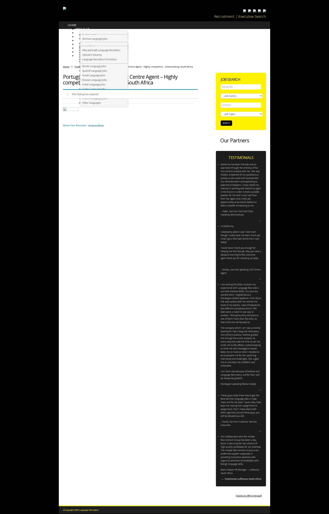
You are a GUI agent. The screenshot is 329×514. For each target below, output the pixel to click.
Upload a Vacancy (92, 54)
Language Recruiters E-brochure (99, 59)
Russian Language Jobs (94, 80)
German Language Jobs (94, 38)
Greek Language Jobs (93, 75)
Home (72, 25)
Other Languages (91, 102)
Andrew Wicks (96, 125)
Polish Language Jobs (93, 84)
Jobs (78, 36)
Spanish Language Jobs (94, 70)
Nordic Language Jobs (94, 66)
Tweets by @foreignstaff (249, 495)
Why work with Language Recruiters (101, 50)
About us (82, 29)
